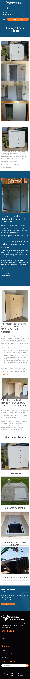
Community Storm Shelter (7, 653)
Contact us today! (5, 374)
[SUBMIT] (27, 665)
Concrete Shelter (15, 508)
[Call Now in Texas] (8, 8)
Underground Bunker (15, 577)
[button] (4, 19)
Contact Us (4, 650)
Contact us (4, 426)
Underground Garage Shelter (15, 544)
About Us (3, 635)
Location (3, 638)
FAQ (2, 642)
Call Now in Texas (7, 12)
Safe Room (15, 473)
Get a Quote (4, 657)
